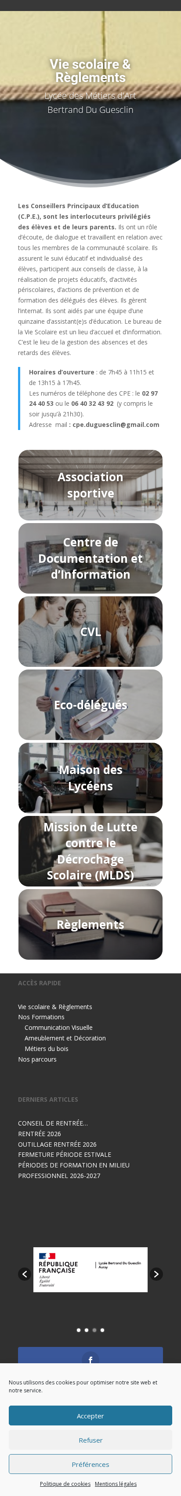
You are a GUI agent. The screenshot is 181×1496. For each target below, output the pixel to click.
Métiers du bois (47, 1048)
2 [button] (86, 1330)
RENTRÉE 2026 (39, 1133)
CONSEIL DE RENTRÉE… (53, 1123)
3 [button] (94, 1330)
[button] (24, 1274)
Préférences (90, 1464)
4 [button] (102, 1330)
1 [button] (78, 1330)
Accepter (90, 1415)
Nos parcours (37, 1059)
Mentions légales (116, 1484)
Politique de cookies (65, 1484)
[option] (90, 1269)
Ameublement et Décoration (65, 1038)
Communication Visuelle (59, 1027)
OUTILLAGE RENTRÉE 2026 (57, 1144)
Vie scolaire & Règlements (55, 1006)
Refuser (91, 1440)
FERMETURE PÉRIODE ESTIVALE (64, 1154)
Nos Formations (41, 1017)
